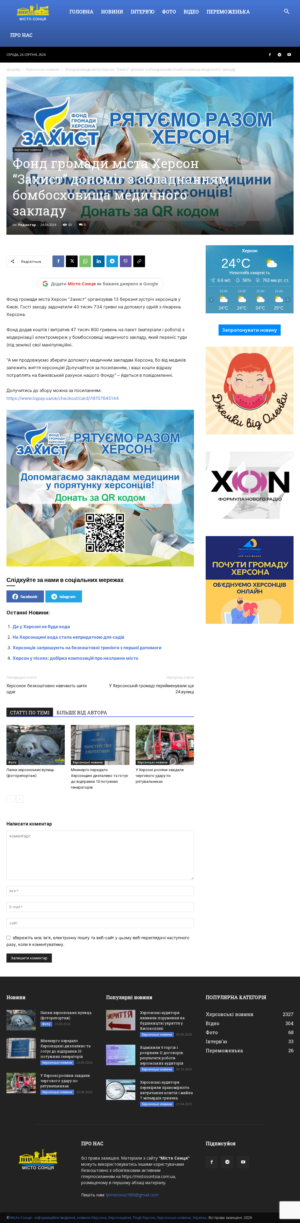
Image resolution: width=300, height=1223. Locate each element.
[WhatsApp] (85, 261)
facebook (29, 596)
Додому (13, 69)
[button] (286, 12)
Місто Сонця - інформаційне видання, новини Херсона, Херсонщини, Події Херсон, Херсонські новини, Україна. (108, 1217)
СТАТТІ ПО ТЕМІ (30, 712)
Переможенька (228, 11)
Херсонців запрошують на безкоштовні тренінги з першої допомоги (87, 647)
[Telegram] (279, 55)
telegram (67, 596)
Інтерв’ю (142, 11)
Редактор (27, 224)
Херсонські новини (42, 69)
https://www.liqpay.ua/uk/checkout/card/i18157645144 (62, 398)
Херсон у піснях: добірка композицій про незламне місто (75, 658)
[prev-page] (10, 799)
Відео (191, 11)
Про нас (21, 35)
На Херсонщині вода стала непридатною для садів (69, 637)
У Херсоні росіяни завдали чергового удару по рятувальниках (160, 776)
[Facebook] (269, 55)
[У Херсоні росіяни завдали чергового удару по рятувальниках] (165, 745)
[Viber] (126, 261)
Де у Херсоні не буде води (41, 626)
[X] (72, 261)
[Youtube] (289, 55)
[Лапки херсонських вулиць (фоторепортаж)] (35, 745)
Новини (112, 11)
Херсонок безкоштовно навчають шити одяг (46, 689)
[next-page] (19, 799)
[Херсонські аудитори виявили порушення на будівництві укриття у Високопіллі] (120, 1020)
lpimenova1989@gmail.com (132, 1195)
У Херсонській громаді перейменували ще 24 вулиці (151, 689)
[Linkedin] (99, 261)
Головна (81, 11)
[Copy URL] (139, 261)
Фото (169, 11)
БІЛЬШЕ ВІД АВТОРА (82, 712)
